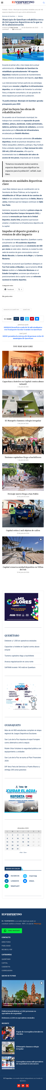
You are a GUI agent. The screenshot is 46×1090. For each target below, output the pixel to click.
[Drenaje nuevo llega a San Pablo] (23, 477)
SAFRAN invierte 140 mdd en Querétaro (20, 667)
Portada (4, 9)
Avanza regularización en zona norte (19, 662)
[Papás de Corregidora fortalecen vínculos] (8, 1033)
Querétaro (26, 309)
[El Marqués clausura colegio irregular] (23, 404)
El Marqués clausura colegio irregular (23, 421)
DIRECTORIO (6, 942)
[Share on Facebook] (22, 319)
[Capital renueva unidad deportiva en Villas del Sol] (23, 550)
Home (10, 9)
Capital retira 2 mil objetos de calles (23, 530)
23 (12, 845)
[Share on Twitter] (27, 319)
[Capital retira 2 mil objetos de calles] (23, 513)
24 (18, 845)
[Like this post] (17, 319)
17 (18, 842)
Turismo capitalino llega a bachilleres (23, 457)
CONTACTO (6, 937)
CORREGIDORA (7, 970)
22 (7, 845)
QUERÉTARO (6, 959)
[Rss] (27, 1085)
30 (12, 849)
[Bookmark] (41, 354)
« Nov (21, 852)
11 (23, 838)
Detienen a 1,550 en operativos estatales (20, 641)
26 (28, 845)
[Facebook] (18, 1085)
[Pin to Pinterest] (32, 319)
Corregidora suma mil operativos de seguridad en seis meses (29, 1063)
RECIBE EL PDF (7, 949)
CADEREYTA (6, 967)
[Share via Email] (37, 319)
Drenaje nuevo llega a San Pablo (23, 494)
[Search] (44, 3)
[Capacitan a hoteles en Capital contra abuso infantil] (23, 364)
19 (28, 842)
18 (23, 842)
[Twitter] (23, 1085)
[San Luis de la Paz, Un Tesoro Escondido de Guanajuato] (23, 994)
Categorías (7, 955)
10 (18, 838)
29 (7, 849)
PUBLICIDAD (6, 946)
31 (18, 849)
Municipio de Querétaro (11, 309)
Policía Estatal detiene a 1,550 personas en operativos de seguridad (19, 1012)
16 (12, 842)
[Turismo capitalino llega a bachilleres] (23, 440)
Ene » (25, 852)
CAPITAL (5, 963)
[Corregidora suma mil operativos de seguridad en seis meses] (8, 1062)
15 (7, 842)
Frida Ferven (13, 27)
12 (28, 838)
